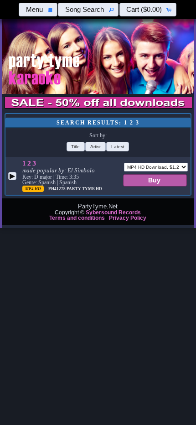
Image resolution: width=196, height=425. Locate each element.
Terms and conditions (77, 218)
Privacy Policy (127, 218)
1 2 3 (29, 163)
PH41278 (57, 189)
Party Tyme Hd (84, 189)
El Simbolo (81, 170)
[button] (38, 9)
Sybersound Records (113, 212)
